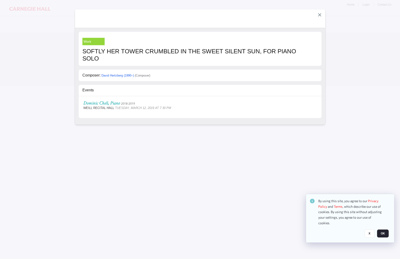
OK (383, 233)
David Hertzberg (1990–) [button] (117, 75)
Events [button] (88, 90)
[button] (319, 15)
